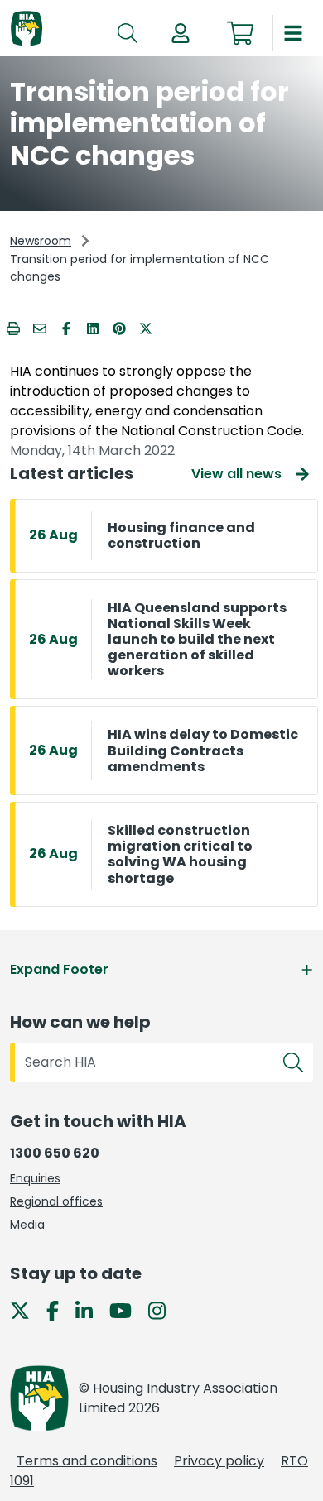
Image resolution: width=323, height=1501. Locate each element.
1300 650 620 (54, 1153)
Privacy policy (219, 1460)
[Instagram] (163, 1310)
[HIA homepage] (26, 29)
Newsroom (40, 241)
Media (27, 1224)
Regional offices (56, 1201)
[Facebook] (59, 1310)
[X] (26, 1310)
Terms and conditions (87, 1460)
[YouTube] (127, 1310)
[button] (180, 33)
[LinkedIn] (90, 1310)
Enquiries (35, 1178)
